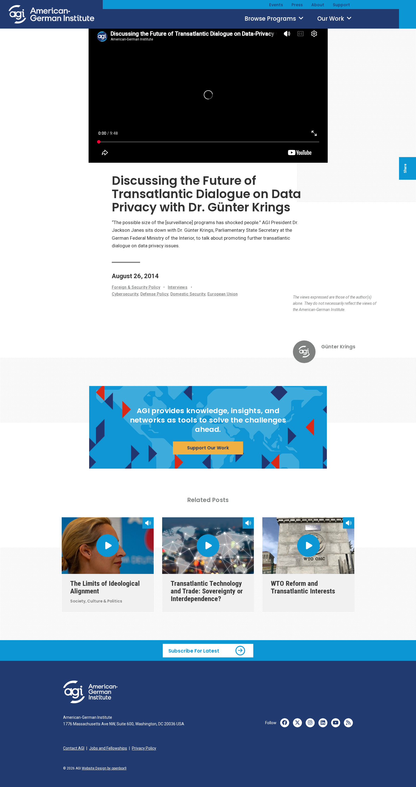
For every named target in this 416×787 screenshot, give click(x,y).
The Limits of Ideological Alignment (105, 587)
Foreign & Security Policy (136, 287)
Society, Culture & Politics (96, 601)
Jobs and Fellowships (108, 748)
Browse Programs (271, 19)
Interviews (177, 287)
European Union (222, 294)
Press (297, 5)
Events (276, 5)
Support (341, 5)
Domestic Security (187, 294)
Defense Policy (154, 294)
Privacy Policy (144, 748)
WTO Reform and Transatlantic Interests (303, 587)
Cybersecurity (125, 294)
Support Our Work (208, 448)
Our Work (331, 19)
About (317, 5)
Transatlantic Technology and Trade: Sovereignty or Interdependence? (207, 591)
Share (405, 168)
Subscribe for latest (193, 650)
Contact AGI (73, 748)
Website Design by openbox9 (104, 768)
